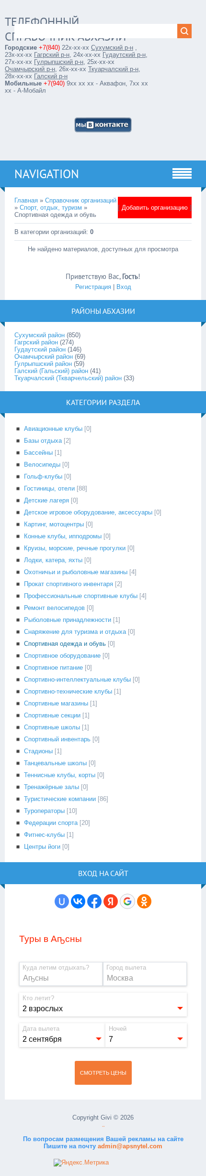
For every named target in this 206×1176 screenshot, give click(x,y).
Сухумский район (39, 335)
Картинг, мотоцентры (54, 524)
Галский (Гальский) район (51, 370)
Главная (26, 200)
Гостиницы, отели (49, 488)
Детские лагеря (46, 500)
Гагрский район (36, 342)
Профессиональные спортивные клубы (80, 595)
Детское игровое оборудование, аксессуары (88, 512)
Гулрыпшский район (43, 363)
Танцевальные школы (55, 763)
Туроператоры (44, 810)
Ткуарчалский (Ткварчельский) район (68, 378)
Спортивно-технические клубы (68, 691)
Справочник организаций (80, 200)
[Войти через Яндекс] (110, 901)
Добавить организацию (155, 207)
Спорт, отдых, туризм (51, 207)
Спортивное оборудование (62, 655)
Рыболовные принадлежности (67, 619)
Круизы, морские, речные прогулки (75, 548)
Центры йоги (42, 846)
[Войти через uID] (62, 901)
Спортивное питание (53, 667)
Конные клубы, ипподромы (63, 536)
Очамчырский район (43, 356)
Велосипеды (42, 464)
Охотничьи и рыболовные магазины (75, 572)
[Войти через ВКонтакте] (78, 901)
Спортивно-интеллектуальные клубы (77, 679)
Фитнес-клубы (44, 834)
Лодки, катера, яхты (53, 560)
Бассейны (38, 452)
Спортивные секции (52, 715)
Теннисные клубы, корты (59, 775)
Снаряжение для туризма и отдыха (75, 631)
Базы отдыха (43, 440)
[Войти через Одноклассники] (144, 901)
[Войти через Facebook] (94, 901)
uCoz (103, 1126)
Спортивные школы (52, 727)
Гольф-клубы (43, 476)
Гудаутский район (40, 349)
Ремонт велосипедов (54, 607)
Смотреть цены (103, 1073)
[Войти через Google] (127, 901)
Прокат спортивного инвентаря (68, 584)
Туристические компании (60, 798)
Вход (123, 286)
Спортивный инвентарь (57, 739)
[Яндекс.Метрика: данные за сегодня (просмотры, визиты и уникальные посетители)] (81, 1162)
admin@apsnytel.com (129, 1146)
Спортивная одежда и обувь (65, 643)
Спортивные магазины (56, 703)
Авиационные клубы (53, 428)
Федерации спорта (51, 822)
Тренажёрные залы (51, 787)
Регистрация (93, 286)
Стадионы (38, 751)
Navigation (46, 174)
